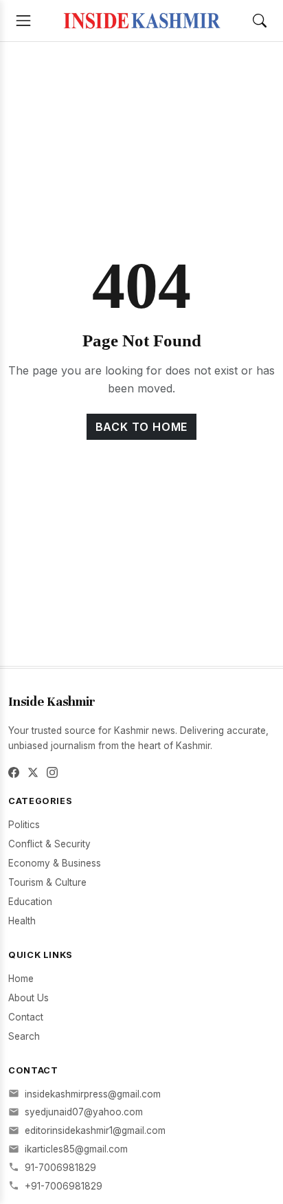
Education (30, 901)
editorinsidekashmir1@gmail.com (95, 1130)
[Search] (260, 20)
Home (21, 978)
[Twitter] (32, 772)
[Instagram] (52, 772)
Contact (25, 1017)
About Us (28, 997)
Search (24, 1036)
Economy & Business (54, 863)
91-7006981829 (60, 1167)
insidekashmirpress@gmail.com (93, 1094)
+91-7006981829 (63, 1186)
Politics (24, 824)
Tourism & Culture (47, 882)
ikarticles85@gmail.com (76, 1149)
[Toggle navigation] (23, 20)
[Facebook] (13, 772)
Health (22, 920)
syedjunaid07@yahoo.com (84, 1111)
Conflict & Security (49, 843)
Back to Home (141, 427)
